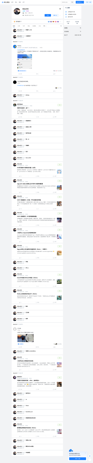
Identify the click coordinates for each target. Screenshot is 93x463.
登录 (88, 2)
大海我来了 (28, 36)
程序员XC (19, 376)
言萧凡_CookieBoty (31, 351)
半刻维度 (28, 452)
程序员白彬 (28, 133)
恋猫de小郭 (28, 127)
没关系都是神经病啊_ (22, 81)
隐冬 (27, 306)
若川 (27, 151)
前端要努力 (28, 120)
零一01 (27, 139)
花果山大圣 (28, 440)
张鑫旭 (27, 145)
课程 (20, 2)
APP (24, 2)
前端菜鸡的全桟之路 (31, 418)
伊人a (27, 267)
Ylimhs (19, 45)
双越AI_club (29, 29)
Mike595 (19, 30)
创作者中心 (79, 2)
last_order (28, 157)
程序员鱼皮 (20, 104)
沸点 (16, 2)
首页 (12, 2)
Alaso (27, 405)
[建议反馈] (89, 456)
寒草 (27, 318)
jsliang (27, 95)
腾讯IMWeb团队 (30, 446)
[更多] (89, 459)
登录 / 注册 (77, 458)
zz (26, 399)
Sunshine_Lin (29, 411)
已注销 (27, 312)
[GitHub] (60, 9)
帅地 (27, 261)
